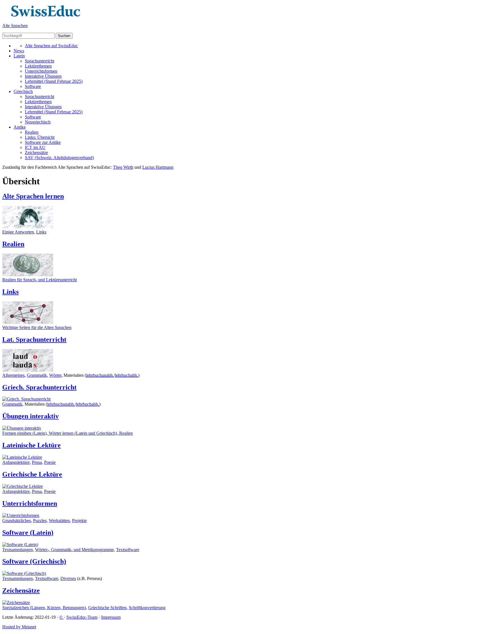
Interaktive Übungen (43, 76)
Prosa (37, 462)
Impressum (111, 617)
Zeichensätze (36, 152)
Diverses (68, 578)
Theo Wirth (123, 167)
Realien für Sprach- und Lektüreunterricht (39, 279)
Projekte (79, 520)
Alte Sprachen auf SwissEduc (51, 45)
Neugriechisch (38, 122)
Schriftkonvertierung (147, 607)
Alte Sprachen (15, 25)
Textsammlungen (17, 549)
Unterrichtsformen (41, 71)
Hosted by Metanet (19, 626)
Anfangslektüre (16, 462)
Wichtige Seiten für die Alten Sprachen (36, 327)
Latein (19, 55)
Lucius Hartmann (157, 167)
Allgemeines (13, 375)
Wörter (55, 375)
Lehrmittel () (53, 81)
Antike (20, 127)
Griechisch (23, 91)
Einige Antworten (18, 232)
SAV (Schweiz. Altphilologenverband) (59, 157)
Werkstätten (59, 520)
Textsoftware (127, 549)
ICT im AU (35, 147)
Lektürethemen (38, 66)
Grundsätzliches (16, 520)
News (19, 50)
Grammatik (37, 375)
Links (41, 232)
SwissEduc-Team (81, 617)
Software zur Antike (43, 142)
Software (33, 86)
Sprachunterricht (39, 61)
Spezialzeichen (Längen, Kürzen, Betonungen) (44, 607)
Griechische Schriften (107, 607)
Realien (31, 132)
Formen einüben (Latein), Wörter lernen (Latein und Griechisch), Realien (67, 433)
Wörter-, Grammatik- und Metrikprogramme (74, 549)
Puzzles (40, 520)
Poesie (50, 462)
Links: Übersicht (40, 137)
